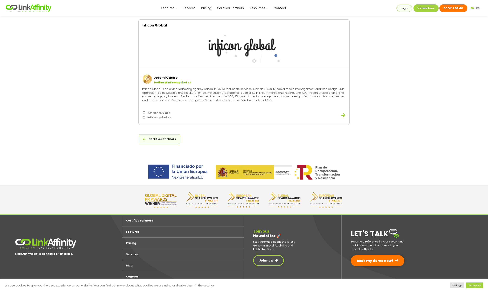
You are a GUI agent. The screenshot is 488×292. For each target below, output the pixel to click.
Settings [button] (457, 285)
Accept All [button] (475, 285)
